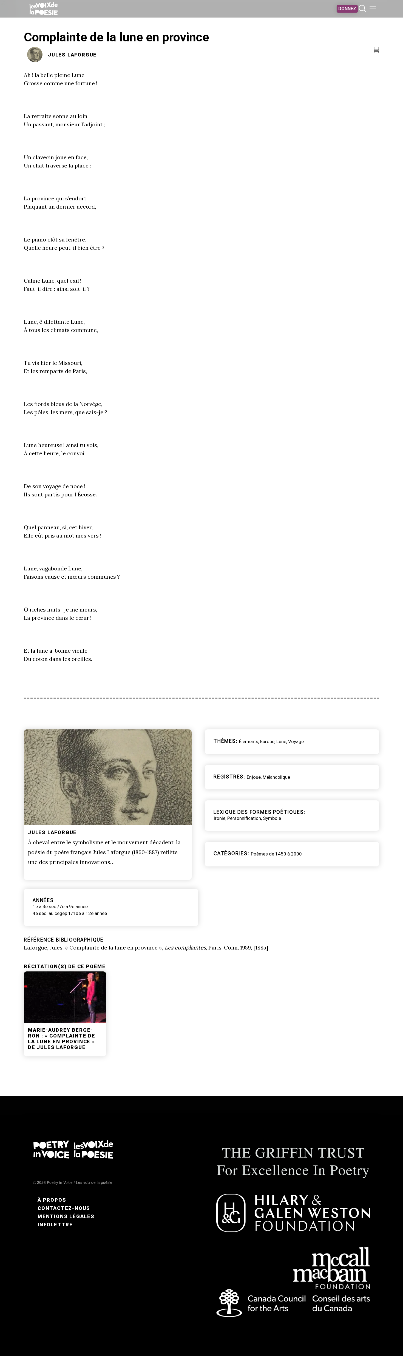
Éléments (248, 741)
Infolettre (55, 1224)
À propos (52, 1200)
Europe (267, 741)
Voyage (296, 741)
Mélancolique (276, 777)
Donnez (347, 8)
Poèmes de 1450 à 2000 (276, 854)
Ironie (219, 818)
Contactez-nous (64, 1208)
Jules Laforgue (72, 55)
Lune (281, 741)
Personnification (244, 818)
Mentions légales (66, 1216)
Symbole (272, 818)
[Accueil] (43, 8)
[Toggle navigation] (373, 9)
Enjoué (254, 777)
